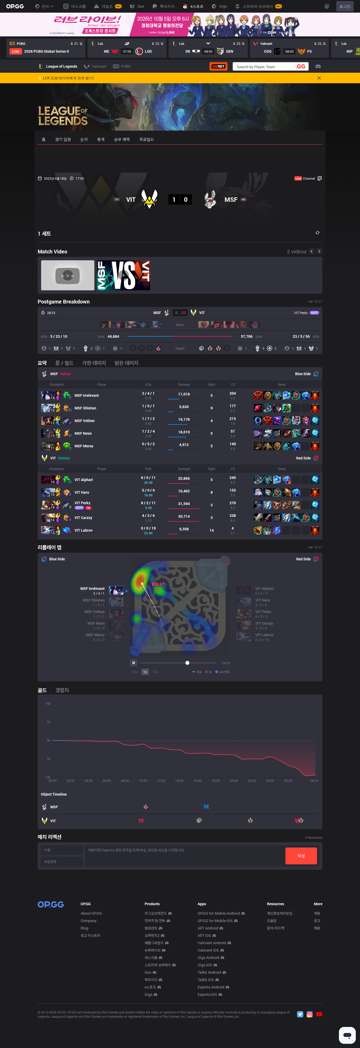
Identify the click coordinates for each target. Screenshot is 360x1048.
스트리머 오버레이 (158, 964)
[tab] (44, 362)
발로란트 (151, 928)
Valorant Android (212, 942)
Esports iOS (207, 994)
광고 (317, 920)
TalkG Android (209, 972)
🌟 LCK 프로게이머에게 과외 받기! (66, 78)
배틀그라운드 (154, 942)
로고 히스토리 (90, 935)
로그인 (345, 6)
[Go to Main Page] (15, 6)
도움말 (271, 920)
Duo (148, 972)
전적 (45, 6)
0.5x (135, 672)
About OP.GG (91, 913)
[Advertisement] (180, 158)
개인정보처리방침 (279, 913)
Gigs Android (208, 957)
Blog (84, 928)
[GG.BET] (218, 66)
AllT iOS (204, 935)
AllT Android (208, 928)
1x (145, 672)
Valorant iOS (208, 950)
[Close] (309, 24)
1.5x (155, 672)
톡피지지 (151, 979)
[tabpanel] (180, 453)
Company (88, 920)
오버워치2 (152, 935)
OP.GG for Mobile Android (219, 913)
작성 (301, 856)
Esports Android (211, 987)
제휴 (317, 913)
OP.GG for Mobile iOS (215, 920)
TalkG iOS (206, 979)
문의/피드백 (275, 928)
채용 (317, 928)
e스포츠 (150, 987)
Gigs (148, 994)
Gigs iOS (205, 964)
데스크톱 (151, 957)
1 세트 (44, 233)
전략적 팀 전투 (155, 920)
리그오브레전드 (156, 913)
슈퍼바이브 (152, 950)
